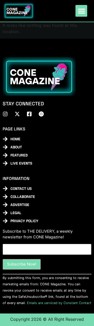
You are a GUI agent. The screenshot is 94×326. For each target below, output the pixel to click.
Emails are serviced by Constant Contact (59, 303)
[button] (81, 11)
